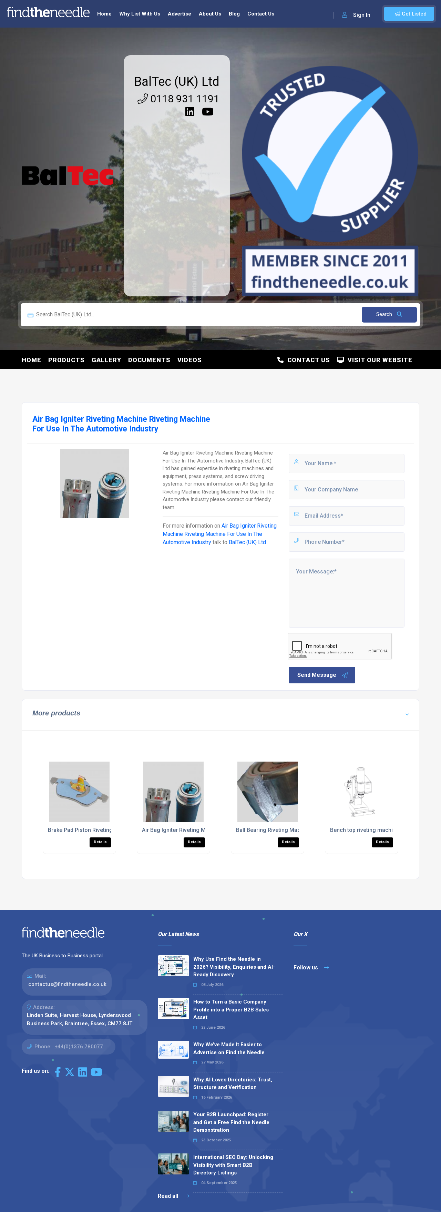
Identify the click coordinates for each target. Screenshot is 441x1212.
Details (100, 842)
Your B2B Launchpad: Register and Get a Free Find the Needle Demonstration (231, 1122)
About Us (210, 14)
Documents (149, 360)
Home (104, 14)
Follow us (306, 967)
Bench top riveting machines (366, 830)
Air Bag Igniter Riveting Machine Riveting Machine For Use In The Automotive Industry (220, 534)
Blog (234, 14)
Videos (189, 360)
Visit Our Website (378, 360)
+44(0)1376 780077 (78, 1046)
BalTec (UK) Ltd (176, 81)
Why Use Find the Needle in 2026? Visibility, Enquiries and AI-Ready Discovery (234, 967)
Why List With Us (139, 14)
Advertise (179, 14)
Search (384, 314)
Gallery (106, 360)
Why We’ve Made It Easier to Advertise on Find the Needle (229, 1048)
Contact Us (260, 14)
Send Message (316, 675)
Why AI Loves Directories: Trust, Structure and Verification (232, 1084)
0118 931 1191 (183, 99)
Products (66, 360)
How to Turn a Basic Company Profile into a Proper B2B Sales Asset (231, 1009)
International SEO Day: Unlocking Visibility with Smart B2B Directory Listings (233, 1165)
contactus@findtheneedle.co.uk (67, 984)
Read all (169, 1196)
